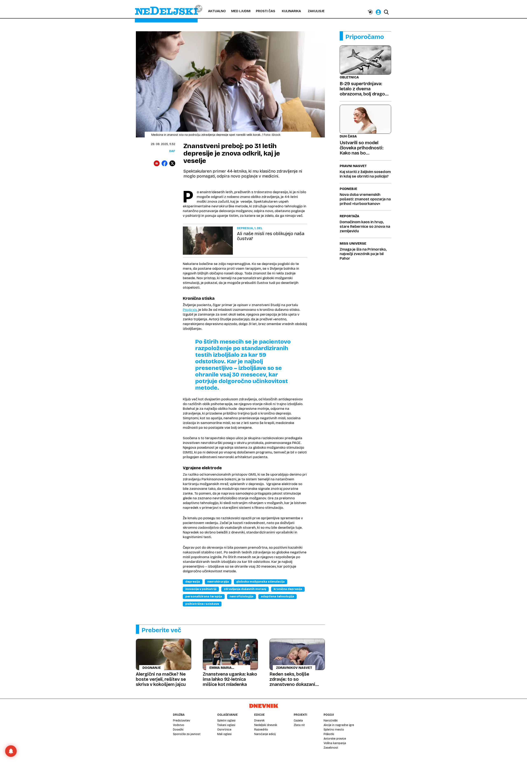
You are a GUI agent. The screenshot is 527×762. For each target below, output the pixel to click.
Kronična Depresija (288, 589)
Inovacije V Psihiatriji (200, 589)
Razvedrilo (261, 729)
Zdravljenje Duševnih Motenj (245, 589)
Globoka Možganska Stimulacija (260, 581)
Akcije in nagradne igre (339, 725)
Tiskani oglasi (226, 725)
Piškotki (329, 734)
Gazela (298, 720)
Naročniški (331, 720)
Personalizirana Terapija (203, 596)
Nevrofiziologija (241, 596)
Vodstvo (178, 725)
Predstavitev (181, 720)
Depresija (192, 581)
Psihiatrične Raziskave (202, 604)
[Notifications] (11, 751)
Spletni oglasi (226, 720)
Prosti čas (265, 11)
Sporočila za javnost (187, 734)
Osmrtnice (224, 729)
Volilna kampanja (335, 743)
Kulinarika (291, 11)
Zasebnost (331, 747)
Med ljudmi (241, 11)
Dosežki (178, 729)
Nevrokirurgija (218, 581)
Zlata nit (299, 725)
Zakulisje (316, 11)
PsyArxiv (190, 310)
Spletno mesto (334, 729)
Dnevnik (259, 720)
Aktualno (217, 11)
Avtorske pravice (335, 738)
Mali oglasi (224, 734)
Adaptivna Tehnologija (277, 596)
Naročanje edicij (265, 734)
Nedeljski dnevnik (265, 725)
